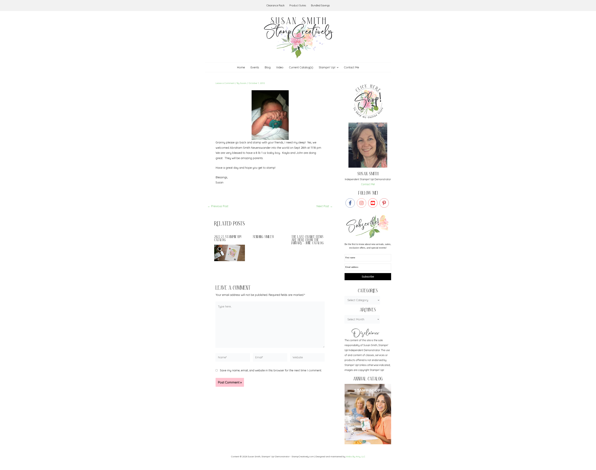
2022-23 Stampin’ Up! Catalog (227, 238)
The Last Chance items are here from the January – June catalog (307, 240)
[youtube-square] (373, 203)
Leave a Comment (225, 83)
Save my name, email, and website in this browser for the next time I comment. (271, 370)
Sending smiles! (263, 237)
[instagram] (362, 203)
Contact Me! (368, 184)
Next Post (324, 206)
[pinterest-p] (384, 203)
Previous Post (218, 206)
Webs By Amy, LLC (355, 456)
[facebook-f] (350, 203)
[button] (337, 67)
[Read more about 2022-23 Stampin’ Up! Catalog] (231, 252)
